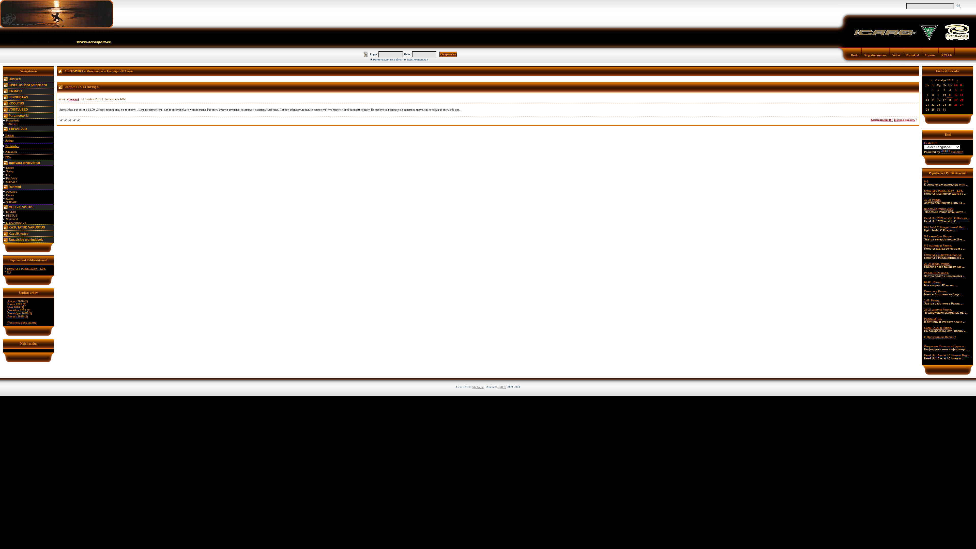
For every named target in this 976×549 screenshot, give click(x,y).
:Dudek (9, 167)
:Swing (9, 171)
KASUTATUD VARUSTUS (27, 227)
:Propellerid (12, 120)
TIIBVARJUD (18, 129)
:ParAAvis (11, 178)
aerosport (73, 98)
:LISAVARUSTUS (15, 222)
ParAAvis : (12, 146)
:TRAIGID (11, 124)
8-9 (9, 271)
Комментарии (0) (882, 119)
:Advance (11, 191)
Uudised (15, 79)
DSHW (501, 386)
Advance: (11, 151)
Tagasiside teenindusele (26, 239)
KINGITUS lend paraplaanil (28, 85)
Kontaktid (912, 55)
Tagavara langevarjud (24, 163)
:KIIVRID (10, 212)
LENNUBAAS (18, 97)
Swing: (9, 140)
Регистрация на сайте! (387, 59)
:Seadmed (11, 219)
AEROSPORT (73, 71)
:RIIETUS (11, 215)
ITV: (8, 157)
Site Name (478, 386)
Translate (957, 152)
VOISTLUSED (18, 109)
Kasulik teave (18, 233)
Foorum (930, 55)
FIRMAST (15, 91)
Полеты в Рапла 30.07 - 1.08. (26, 268)
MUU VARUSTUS (21, 207)
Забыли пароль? (417, 59)
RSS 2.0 (946, 55)
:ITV (7, 174)
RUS (934, 143)
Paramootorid (18, 115)
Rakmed (15, 187)
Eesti (927, 143)
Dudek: (9, 134)
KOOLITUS (16, 103)
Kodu (855, 55)
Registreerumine (875, 55)
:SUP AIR (11, 182)
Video (896, 55)
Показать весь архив (22, 322)
